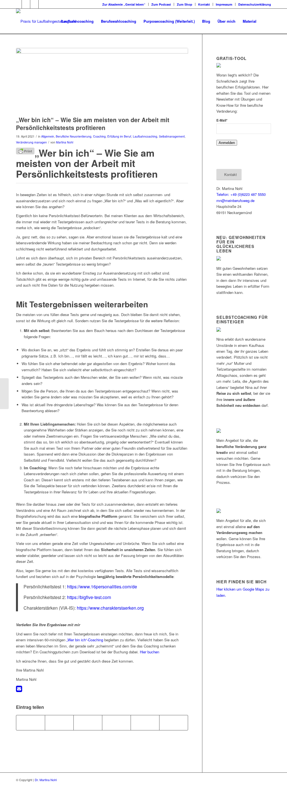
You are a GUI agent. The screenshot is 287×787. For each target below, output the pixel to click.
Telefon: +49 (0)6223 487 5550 (241, 194)
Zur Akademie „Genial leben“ (123, 4)
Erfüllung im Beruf (119, 136)
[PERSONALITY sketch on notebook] (102, 80)
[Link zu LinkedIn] (34, 4)
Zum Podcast (161, 4)
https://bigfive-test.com (89, 597)
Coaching (99, 136)
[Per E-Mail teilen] (173, 722)
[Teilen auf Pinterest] (116, 722)
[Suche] (265, 21)
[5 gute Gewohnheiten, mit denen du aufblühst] (4, 393)
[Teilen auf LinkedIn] (145, 722)
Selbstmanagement (172, 136)
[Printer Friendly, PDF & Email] (25, 150)
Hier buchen (149, 651)
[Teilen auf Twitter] (59, 722)
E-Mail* (222, 120)
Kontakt (204, 4)
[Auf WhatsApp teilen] (88, 722)
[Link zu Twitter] (17, 4)
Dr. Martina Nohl (46, 779)
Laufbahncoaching (145, 136)
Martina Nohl (64, 142)
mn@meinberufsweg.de (235, 200)
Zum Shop (184, 4)
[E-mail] (19, 690)
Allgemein (47, 136)
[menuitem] (124, 4)
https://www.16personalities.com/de (102, 586)
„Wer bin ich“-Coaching (84, 639)
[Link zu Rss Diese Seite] (43, 4)
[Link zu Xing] (26, 4)
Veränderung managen (31, 142)
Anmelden (227, 143)
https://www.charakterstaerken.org (110, 608)
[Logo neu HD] (54, 21)
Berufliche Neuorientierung (73, 136)
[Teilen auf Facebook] (30, 722)
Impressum (224, 4)
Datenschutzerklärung (254, 4)
